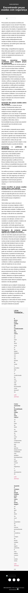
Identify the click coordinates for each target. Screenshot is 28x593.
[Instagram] (18, 579)
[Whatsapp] (14, 579)
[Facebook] (9, 579)
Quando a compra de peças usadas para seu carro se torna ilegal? (16, 495)
